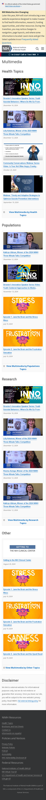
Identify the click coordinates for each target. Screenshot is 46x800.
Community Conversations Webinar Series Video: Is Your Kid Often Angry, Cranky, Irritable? (21, 165)
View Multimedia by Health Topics (23, 214)
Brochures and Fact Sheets (13, 726)
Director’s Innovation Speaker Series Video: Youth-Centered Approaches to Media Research (21, 287)
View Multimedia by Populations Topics (23, 368)
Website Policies (8, 747)
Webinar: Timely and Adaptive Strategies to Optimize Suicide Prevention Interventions (21, 197)
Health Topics (7, 723)
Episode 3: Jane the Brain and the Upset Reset (22, 654)
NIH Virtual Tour (8, 771)
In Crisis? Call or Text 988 (23, 54)
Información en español (11, 733)
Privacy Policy (7, 744)
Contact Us (6, 730)
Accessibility (6, 754)
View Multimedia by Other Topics (22, 667)
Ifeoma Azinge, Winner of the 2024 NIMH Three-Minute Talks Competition (20, 472)
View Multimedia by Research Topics (23, 522)
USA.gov (5, 778)
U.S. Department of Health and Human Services (21, 775)
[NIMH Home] (14, 48)
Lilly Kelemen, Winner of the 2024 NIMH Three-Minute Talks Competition (20, 132)
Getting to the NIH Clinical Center (17, 560)
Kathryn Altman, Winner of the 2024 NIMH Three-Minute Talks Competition (20, 254)
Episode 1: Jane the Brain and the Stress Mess (20, 318)
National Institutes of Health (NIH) (15, 768)
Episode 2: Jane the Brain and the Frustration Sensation (22, 351)
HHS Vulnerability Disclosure (13, 757)
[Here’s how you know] (23, 5)
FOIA (4, 751)
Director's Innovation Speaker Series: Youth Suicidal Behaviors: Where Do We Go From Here (21, 100)
